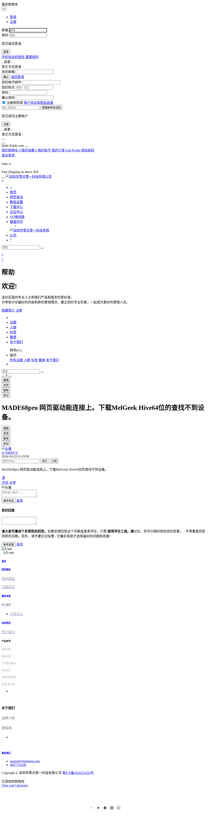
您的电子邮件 (11, 82)
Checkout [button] (21, 785)
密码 (5, 35)
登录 (6, 51)
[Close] (3, 139)
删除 (6, 390)
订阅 (54, 461)
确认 (6, 77)
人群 (13, 327)
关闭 (6, 385)
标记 (6, 395)
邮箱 (5, 30)
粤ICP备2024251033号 (78, 773)
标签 (13, 332)
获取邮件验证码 (51, 107)
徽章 (13, 337)
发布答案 (8, 544)
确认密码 (8, 97)
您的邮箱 (8, 71)
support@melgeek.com (25, 761)
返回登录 (17, 77)
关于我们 (16, 342)
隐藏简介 (8, 310)
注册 (6, 124)
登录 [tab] (13, 17)
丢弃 (19, 500)
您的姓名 (8, 87)
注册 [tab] (13, 22)
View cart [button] (8, 785)
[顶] (3, 376)
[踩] (9, 376)
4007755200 (18, 765)
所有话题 (16, 360)
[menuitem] (13, 145)
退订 (44, 461)
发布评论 (8, 500)
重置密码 (32, 57)
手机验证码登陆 (13, 57)
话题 (13, 322)
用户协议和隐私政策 (38, 102)
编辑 (6, 380)
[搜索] (42, 248)
